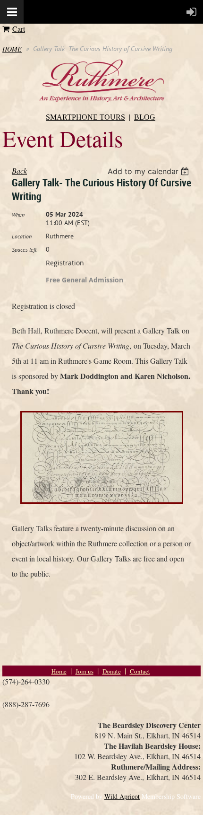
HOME (12, 48)
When (18, 214)
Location (22, 236)
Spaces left (24, 249)
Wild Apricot (122, 796)
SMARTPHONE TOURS (85, 117)
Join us (84, 671)
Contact (140, 671)
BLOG (144, 117)
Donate (111, 671)
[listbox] (149, 171)
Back (19, 170)
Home (59, 671)
